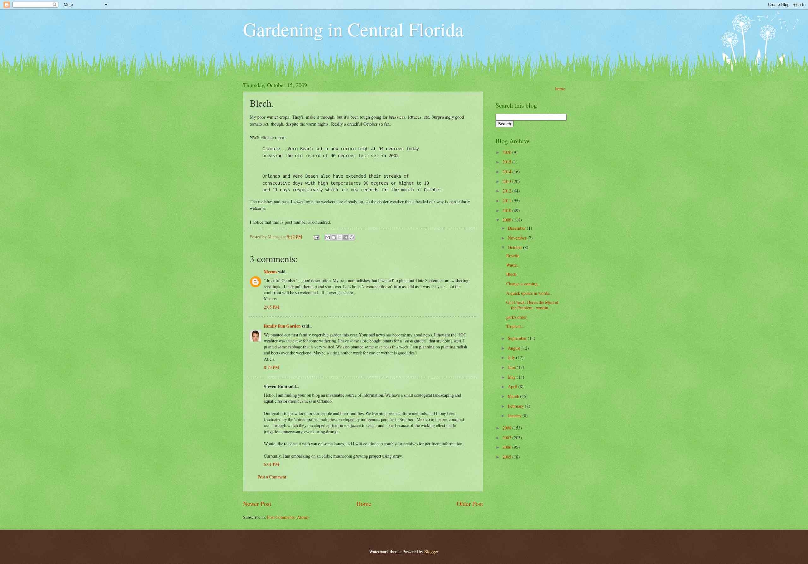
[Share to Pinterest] (351, 237)
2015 (507, 162)
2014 (507, 172)
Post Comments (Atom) (288, 517)
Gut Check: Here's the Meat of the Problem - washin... (532, 305)
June (512, 367)
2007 (507, 438)
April (513, 386)
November (517, 238)
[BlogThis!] (333, 237)
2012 (507, 191)
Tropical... (515, 326)
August (514, 348)
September (518, 338)
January (515, 416)
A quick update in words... (529, 293)
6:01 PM (271, 464)
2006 (507, 447)
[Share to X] (339, 237)
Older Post (470, 504)
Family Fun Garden (282, 326)
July (512, 357)
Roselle (512, 255)
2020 (507, 152)
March (514, 396)
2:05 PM (271, 307)
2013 (507, 181)
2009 (507, 220)
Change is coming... (523, 284)
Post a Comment (272, 477)
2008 (507, 428)
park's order (516, 317)
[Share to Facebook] (345, 237)
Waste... (513, 265)
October (515, 247)
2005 (507, 457)
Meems (270, 272)
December (517, 228)
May (512, 377)
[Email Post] (316, 237)
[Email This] (327, 237)
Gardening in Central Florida (353, 29)
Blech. (511, 274)
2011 (507, 201)
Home (363, 504)
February (516, 406)
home (560, 89)
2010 (507, 210)
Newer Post (257, 504)
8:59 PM (271, 367)
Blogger (431, 552)
